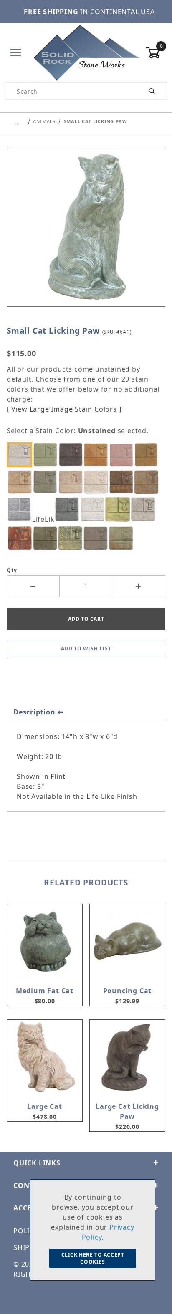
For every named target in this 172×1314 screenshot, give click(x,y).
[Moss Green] (120, 509)
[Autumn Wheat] (98, 454)
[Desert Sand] (98, 482)
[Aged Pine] (47, 454)
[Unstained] (22, 454)
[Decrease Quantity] (33, 586)
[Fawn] (149, 482)
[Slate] (98, 538)
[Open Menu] (15, 53)
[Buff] (22, 482)
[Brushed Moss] (149, 454)
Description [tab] (34, 712)
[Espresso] (123, 482)
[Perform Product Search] (152, 91)
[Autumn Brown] (73, 454)
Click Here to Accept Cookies (92, 1258)
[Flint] (22, 509)
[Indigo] (69, 509)
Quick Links (37, 1163)
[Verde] (123, 538)
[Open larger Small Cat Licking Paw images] (86, 233)
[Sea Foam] (73, 538)
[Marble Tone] (94, 509)
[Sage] (47, 538)
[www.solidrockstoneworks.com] (86, 52)
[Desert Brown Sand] (73, 482)
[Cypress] (47, 482)
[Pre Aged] (145, 509)
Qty (12, 570)
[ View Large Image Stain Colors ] (64, 409)
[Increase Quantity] (138, 586)
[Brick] (123, 454)
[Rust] (22, 538)
